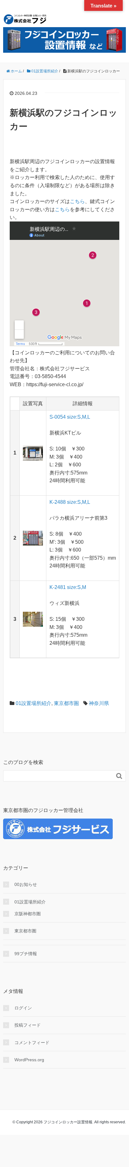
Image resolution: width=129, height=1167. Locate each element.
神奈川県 (99, 703)
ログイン (23, 1007)
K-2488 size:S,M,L (69, 502)
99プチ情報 (25, 953)
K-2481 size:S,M (67, 587)
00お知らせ (25, 884)
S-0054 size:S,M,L (69, 417)
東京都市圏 (66, 703)
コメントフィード (31, 1042)
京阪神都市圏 (27, 913)
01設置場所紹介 (33, 703)
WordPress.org (29, 1059)
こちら (77, 201)
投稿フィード (27, 1025)
